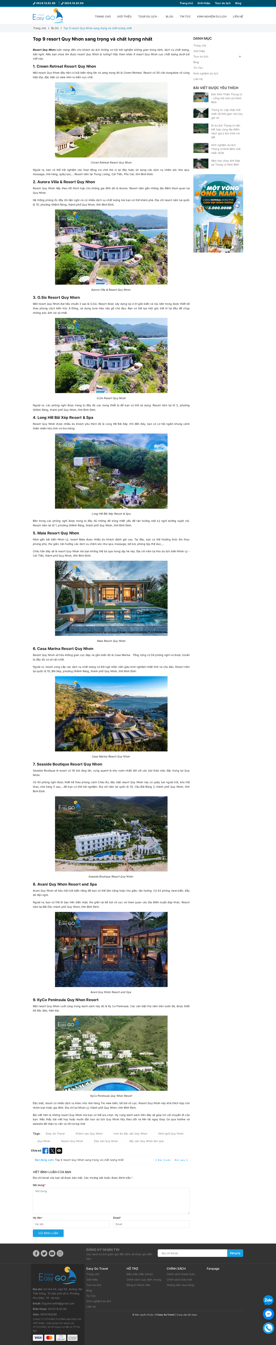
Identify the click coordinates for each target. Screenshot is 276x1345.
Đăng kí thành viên (138, 1285)
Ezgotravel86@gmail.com (58, 1303)
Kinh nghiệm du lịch (211, 16)
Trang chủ (186, 3)
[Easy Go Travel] (218, 213)
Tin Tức (185, 16)
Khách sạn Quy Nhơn (89, 1133)
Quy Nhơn (43, 1141)
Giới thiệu (204, 3)
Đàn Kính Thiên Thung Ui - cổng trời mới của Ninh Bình (226, 98)
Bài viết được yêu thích (215, 88)
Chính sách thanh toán (181, 1274)
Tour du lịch (223, 3)
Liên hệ (238, 16)
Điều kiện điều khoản (140, 1274)
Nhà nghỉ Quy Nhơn (170, 1133)
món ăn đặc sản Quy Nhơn (130, 1133)
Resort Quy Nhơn (72, 1141)
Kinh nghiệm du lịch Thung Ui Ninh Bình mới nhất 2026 (225, 148)
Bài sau (180, 1160)
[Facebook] (36, 1253)
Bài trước (165, 1160)
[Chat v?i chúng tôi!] (268, 1314)
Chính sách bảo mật (179, 1279)
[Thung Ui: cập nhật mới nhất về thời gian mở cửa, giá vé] (200, 113)
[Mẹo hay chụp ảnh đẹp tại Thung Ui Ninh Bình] (200, 164)
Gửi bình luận (48, 1233)
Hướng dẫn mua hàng (180, 1285)
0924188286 (48, 1314)
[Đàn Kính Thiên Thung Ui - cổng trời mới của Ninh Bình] (200, 97)
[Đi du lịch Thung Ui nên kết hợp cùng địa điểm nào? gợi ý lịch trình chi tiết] (200, 128)
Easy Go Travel (55, 1133)
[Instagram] (60, 1253)
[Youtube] (52, 1253)
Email (117, 1217)
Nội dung (39, 1185)
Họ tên (38, 1217)
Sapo (194, 1314)
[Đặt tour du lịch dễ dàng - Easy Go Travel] (48, 15)
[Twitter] (44, 1253)
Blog (238, 3)
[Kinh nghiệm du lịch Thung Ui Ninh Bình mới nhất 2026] (200, 148)
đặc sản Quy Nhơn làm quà (146, 1141)
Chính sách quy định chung (144, 1279)
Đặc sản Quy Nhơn (106, 1141)
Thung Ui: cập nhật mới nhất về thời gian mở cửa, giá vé (227, 113)
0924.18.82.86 (46, 3)
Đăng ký (235, 1253)
